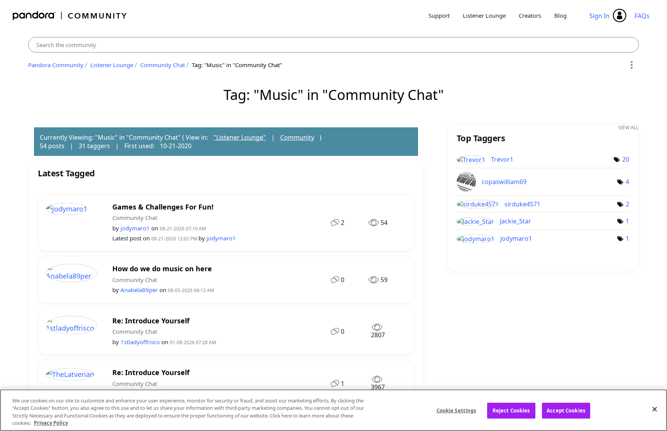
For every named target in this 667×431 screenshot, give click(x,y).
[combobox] (333, 44)
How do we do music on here (162, 268)
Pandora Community (70, 16)
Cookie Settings (456, 410)
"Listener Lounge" (239, 137)
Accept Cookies (566, 410)
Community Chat (162, 65)
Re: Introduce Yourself (151, 320)
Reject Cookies (511, 410)
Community (297, 137)
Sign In (599, 16)
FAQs (642, 16)
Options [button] (632, 65)
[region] (333, 410)
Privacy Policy (51, 422)
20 (625, 159)
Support (439, 15)
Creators (530, 15)
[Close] (654, 409)
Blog (560, 15)
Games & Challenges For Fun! (162, 207)
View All (628, 127)
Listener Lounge (484, 15)
